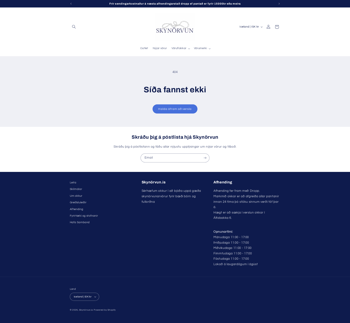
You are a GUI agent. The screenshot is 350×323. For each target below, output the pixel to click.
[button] (74, 27)
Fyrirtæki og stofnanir (84, 215)
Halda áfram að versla (175, 108)
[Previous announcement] (71, 3)
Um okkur (76, 196)
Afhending (76, 209)
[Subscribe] (205, 157)
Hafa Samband (80, 222)
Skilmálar (76, 189)
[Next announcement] (279, 3)
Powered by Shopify (105, 310)
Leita (73, 182)
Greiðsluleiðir (78, 202)
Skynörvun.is (86, 310)
